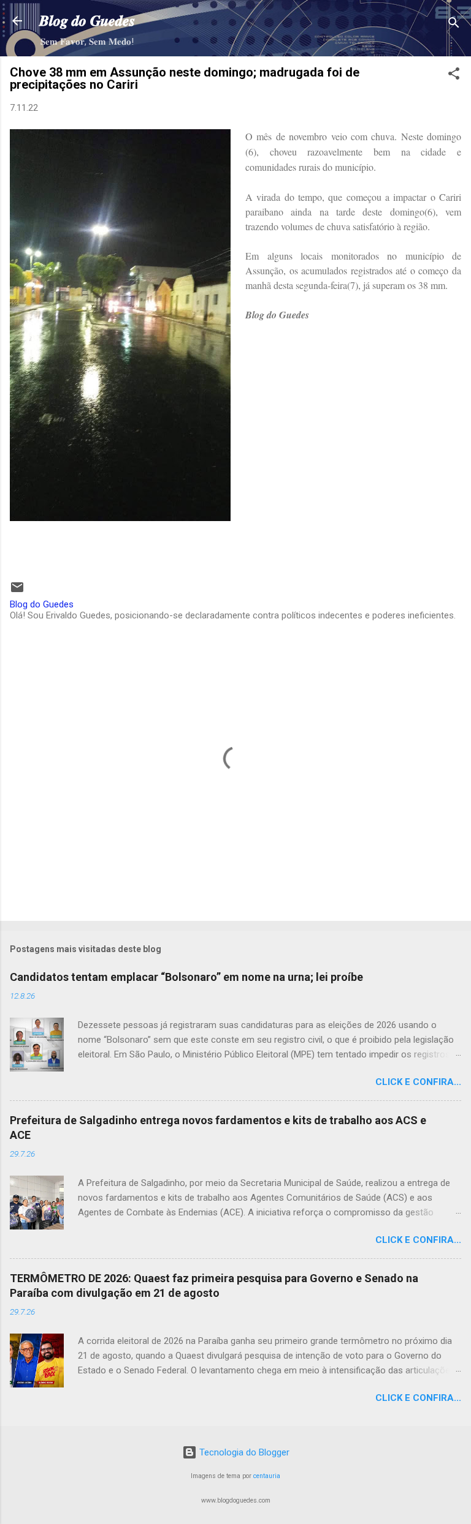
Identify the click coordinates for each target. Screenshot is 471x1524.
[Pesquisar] (453, 24)
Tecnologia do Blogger (243, 1452)
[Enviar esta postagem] (17, 591)
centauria (266, 1476)
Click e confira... (418, 1081)
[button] (453, 75)
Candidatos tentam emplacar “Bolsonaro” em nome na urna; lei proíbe (186, 976)
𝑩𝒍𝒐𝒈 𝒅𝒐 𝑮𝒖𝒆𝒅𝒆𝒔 (87, 20)
